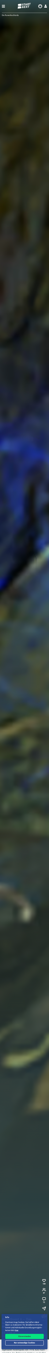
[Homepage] (24, 6)
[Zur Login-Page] (45, 6)
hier (16, 1330)
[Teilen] (44, 1308)
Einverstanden (24, 1336)
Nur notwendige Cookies (24, 1343)
